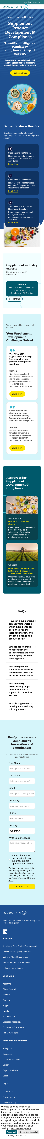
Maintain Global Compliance (15, 957)
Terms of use (8, 1091)
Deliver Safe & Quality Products (17, 951)
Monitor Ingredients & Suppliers (17, 962)
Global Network (9, 989)
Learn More (13, 164)
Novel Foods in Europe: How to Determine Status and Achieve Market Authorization (21, 571)
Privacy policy (9, 1097)
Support (6, 1005)
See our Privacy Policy (21, 1129)
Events (6, 1011)
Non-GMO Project (10, 1032)
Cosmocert (7, 1054)
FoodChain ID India (11, 1059)
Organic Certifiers (10, 1070)
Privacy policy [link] (33, 1136)
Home (10, 17)
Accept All (11, 1132)
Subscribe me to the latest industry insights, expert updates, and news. (22, 859)
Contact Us (22, 886)
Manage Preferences (17, 1136)
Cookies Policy (9, 1102)
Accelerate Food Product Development (20, 946)
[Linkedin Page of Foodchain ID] (5, 933)
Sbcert (5, 1075)
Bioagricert (7, 1048)
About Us (7, 984)
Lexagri (6, 1065)
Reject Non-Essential (28, 1132)
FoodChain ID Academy (13, 1027)
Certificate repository (12, 1022)
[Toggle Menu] (41, 7)
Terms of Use (18, 878)
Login (25, 2)
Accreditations (9, 1016)
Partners (6, 994)
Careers (6, 1000)
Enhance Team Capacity (14, 968)
